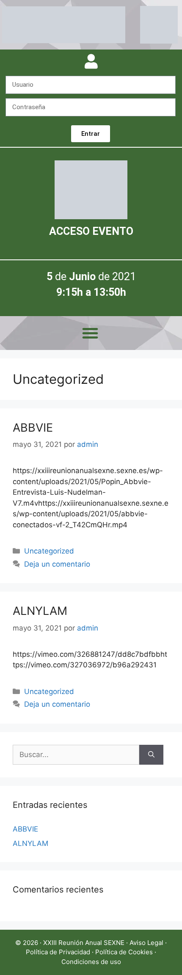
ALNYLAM (40, 611)
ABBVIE (33, 428)
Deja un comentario (57, 564)
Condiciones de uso (91, 962)
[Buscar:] (76, 755)
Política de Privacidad (58, 952)
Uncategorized (49, 551)
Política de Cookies (124, 952)
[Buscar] (151, 755)
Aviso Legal (146, 943)
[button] (90, 333)
